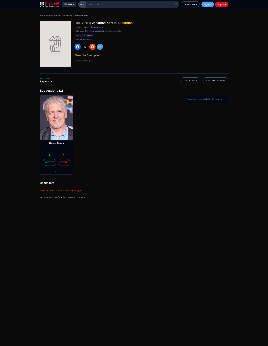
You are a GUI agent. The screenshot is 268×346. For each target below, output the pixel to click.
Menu (71, 4)
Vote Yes (49, 162)
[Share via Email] (100, 47)
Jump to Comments (215, 80)
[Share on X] (85, 47)
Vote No (64, 162)
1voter (56, 171)
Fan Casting (46, 15)
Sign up (222, 4)
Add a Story (190, 4)
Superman (67, 15)
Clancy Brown (56, 143)
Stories (57, 15)
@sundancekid (96, 31)
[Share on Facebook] (77, 47)
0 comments (97, 27)
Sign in (207, 4)
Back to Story (190, 80)
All (81, 4)
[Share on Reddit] (92, 47)
